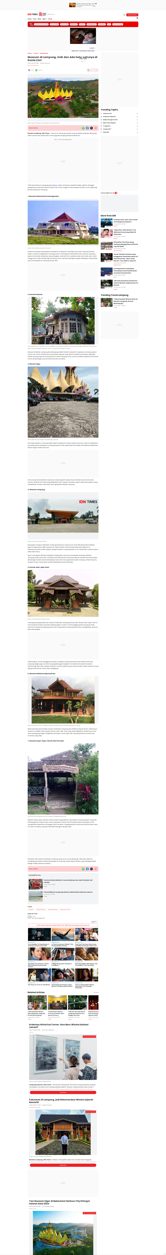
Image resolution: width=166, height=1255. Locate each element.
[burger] (137, 18)
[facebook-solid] (87, 128)
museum (54, 185)
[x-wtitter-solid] (91, 128)
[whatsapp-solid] (83, 128)
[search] (124, 15)
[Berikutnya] (99, 1003)
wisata (79, 133)
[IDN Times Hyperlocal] (29, 917)
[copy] (95, 128)
